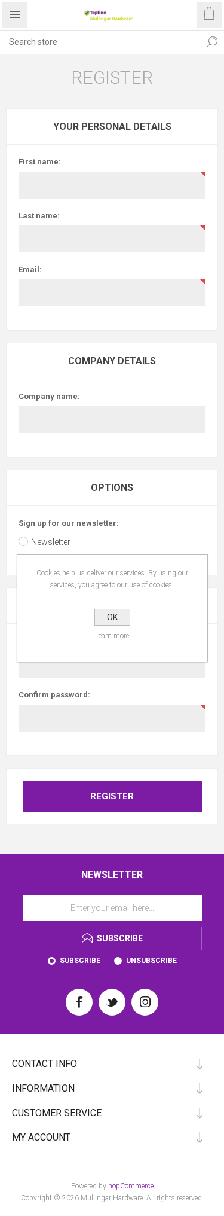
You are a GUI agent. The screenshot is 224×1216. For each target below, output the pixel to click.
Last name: (39, 215)
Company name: (49, 396)
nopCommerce (131, 1186)
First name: (40, 161)
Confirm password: (54, 694)
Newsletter (50, 542)
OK (112, 617)
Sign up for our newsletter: (69, 523)
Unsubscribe (151, 960)
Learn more (112, 636)
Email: (30, 269)
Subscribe (80, 960)
